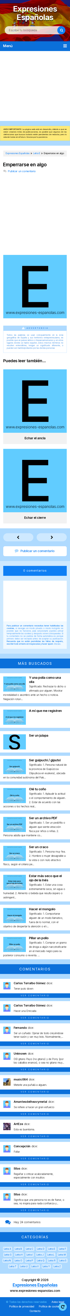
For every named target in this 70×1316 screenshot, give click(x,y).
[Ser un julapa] (14, 748)
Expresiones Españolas (35, 13)
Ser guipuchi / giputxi (45, 760)
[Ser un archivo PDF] (14, 831)
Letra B (18, 1248)
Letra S (62, 1260)
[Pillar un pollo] (14, 951)
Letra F (62, 1248)
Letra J (39, 1254)
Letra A (7, 1248)
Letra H (19, 1254)
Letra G (8, 1254)
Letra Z (57, 1266)
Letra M (62, 1254)
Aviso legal (57, 1301)
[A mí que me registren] (14, 723)
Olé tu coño (37, 789)
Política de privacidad (21, 1306)
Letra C (29, 1248)
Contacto (35, 1311)
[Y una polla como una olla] (14, 690)
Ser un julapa (38, 735)
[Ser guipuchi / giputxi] (14, 773)
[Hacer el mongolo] (14, 922)
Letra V (35, 1266)
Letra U (24, 1266)
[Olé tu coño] (14, 802)
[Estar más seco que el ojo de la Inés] (14, 889)
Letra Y (46, 1266)
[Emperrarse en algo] (35, 317)
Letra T (12, 1266)
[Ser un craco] (14, 860)
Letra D (40, 1248)
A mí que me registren (45, 711)
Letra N (7, 1260)
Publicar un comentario (21, 171)
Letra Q (40, 1260)
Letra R (51, 1260)
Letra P (29, 1260)
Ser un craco (38, 847)
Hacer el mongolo (42, 909)
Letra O (18, 1260)
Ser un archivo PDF (43, 818)
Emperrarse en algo (25, 164)
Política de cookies (50, 1306)
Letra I (30, 1254)
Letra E (51, 1248)
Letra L (50, 1254)
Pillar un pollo (39, 938)
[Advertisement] (35, 86)
